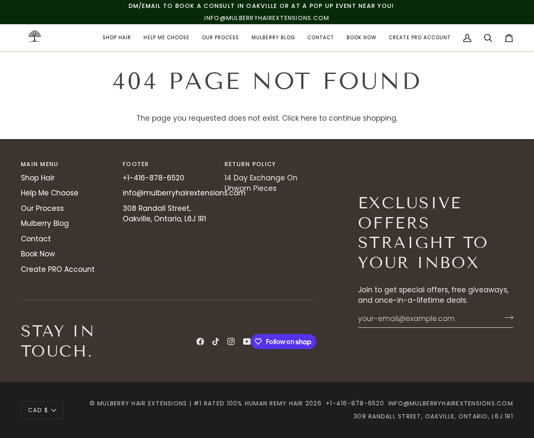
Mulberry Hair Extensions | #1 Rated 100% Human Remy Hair (200, 403)
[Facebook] (200, 341)
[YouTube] (247, 341)
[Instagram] (231, 341)
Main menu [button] (39, 164)
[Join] (506, 317)
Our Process (42, 208)
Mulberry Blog (45, 223)
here (309, 118)
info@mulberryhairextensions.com (184, 193)
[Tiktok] (215, 341)
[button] (116, 37)
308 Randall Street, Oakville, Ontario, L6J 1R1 (164, 213)
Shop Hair (38, 178)
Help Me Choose (49, 193)
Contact (36, 239)
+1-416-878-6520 (153, 178)
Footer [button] (136, 164)
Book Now (38, 254)
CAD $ (38, 410)
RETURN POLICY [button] (250, 164)
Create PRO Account (58, 269)
